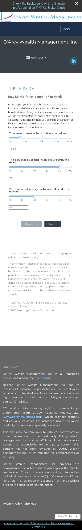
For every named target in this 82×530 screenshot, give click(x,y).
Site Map (30, 503)
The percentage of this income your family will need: (39, 161)
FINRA (46, 378)
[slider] (40, 137)
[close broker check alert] (76, 3)
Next (52, 224)
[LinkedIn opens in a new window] (73, 63)
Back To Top (66, 516)
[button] (69, 29)
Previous (31, 224)
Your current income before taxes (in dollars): (38, 133)
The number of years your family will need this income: (39, 190)
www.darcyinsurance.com (22, 416)
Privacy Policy (12, 503)
